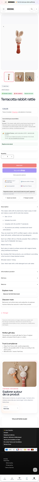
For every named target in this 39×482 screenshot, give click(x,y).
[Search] (32, 9)
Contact (6, 432)
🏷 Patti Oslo (5, 86)
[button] (36, 9)
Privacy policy (9, 465)
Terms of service (9, 467)
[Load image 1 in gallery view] (9, 77)
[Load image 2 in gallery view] (19, 77)
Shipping (14, 112)
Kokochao (6, 460)
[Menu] (4, 9)
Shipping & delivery (9, 435)
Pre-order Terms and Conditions (13, 442)
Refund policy (9, 463)
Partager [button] (5, 313)
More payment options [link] (19, 175)
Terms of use (7, 444)
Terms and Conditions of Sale (12, 439)
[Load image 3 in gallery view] (29, 77)
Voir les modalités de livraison (16, 138)
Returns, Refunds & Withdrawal (12, 437)
